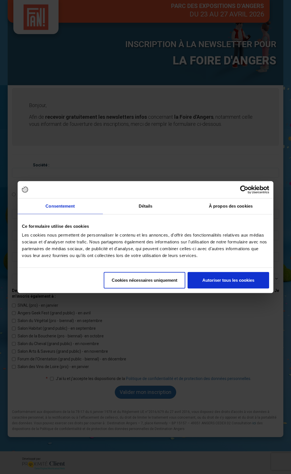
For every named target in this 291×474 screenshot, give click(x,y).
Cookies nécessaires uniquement (144, 280)
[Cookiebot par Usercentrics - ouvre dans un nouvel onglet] (244, 189)
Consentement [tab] (60, 205)
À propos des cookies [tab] (231, 205)
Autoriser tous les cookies (228, 280)
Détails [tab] (146, 205)
